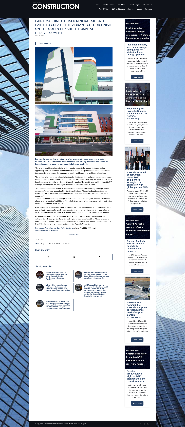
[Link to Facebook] (140, 424)
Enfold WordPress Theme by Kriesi (98, 423)
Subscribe (148, 9)
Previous (72, 234)
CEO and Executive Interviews (123, 9)
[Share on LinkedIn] (74, 257)
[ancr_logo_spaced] (56, 7)
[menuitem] (97, 7)
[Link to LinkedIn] (148, 424)
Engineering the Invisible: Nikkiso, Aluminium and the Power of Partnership (137, 113)
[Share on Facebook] (48, 257)
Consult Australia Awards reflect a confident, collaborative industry (136, 246)
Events (139, 9)
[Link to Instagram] (144, 424)
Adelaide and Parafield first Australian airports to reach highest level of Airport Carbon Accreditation (137, 310)
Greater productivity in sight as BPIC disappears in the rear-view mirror (136, 376)
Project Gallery (104, 9)
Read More (137, 77)
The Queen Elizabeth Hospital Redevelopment (57, 244)
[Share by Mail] (99, 257)
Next (77, 234)
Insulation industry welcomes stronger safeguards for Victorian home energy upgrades (137, 50)
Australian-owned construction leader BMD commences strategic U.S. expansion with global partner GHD (137, 180)
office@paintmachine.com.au (46, 230)
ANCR (41, 239)
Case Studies (39, 36)
